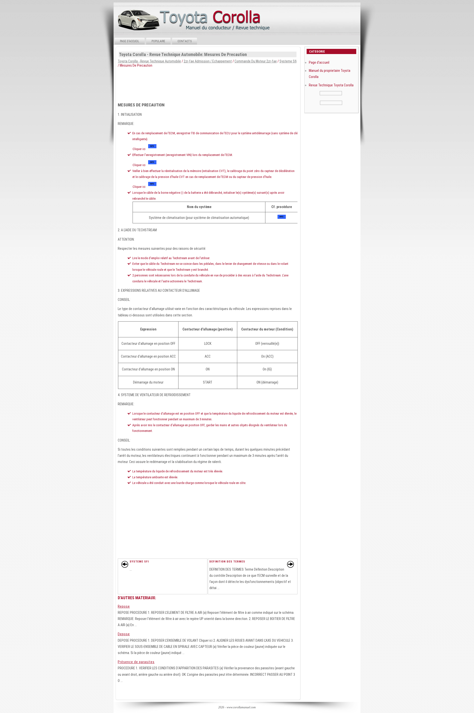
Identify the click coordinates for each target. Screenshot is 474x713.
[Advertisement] (207, 83)
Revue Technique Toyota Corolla (331, 85)
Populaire (158, 41)
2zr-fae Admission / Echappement (208, 61)
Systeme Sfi (287, 61)
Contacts (185, 41)
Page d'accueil (129, 41)
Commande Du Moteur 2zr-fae (256, 61)
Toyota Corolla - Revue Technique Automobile (149, 61)
